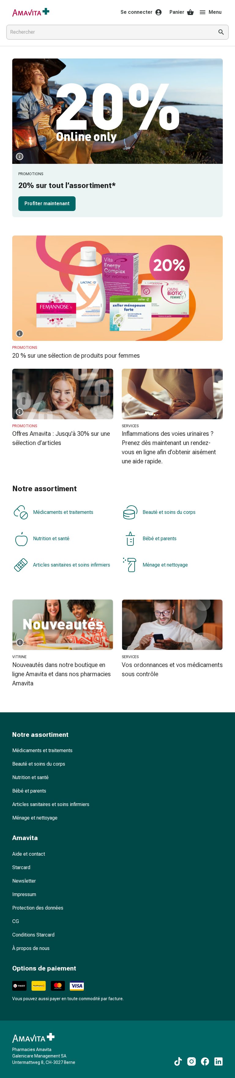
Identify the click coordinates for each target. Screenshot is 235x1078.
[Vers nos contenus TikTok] (178, 1061)
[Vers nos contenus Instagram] (191, 1061)
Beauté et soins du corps (169, 512)
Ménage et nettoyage (165, 565)
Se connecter (136, 12)
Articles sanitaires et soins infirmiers (71, 565)
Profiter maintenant (46, 203)
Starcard (21, 867)
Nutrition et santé (51, 538)
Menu (215, 12)
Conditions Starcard (33, 935)
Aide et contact (28, 854)
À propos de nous (31, 948)
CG (15, 921)
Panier (177, 12)
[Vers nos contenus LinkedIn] (218, 1061)
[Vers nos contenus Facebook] (205, 1061)
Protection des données (37, 908)
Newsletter (24, 881)
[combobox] (108, 32)
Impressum (24, 894)
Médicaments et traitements (63, 512)
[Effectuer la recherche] (221, 32)
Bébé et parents (160, 538)
